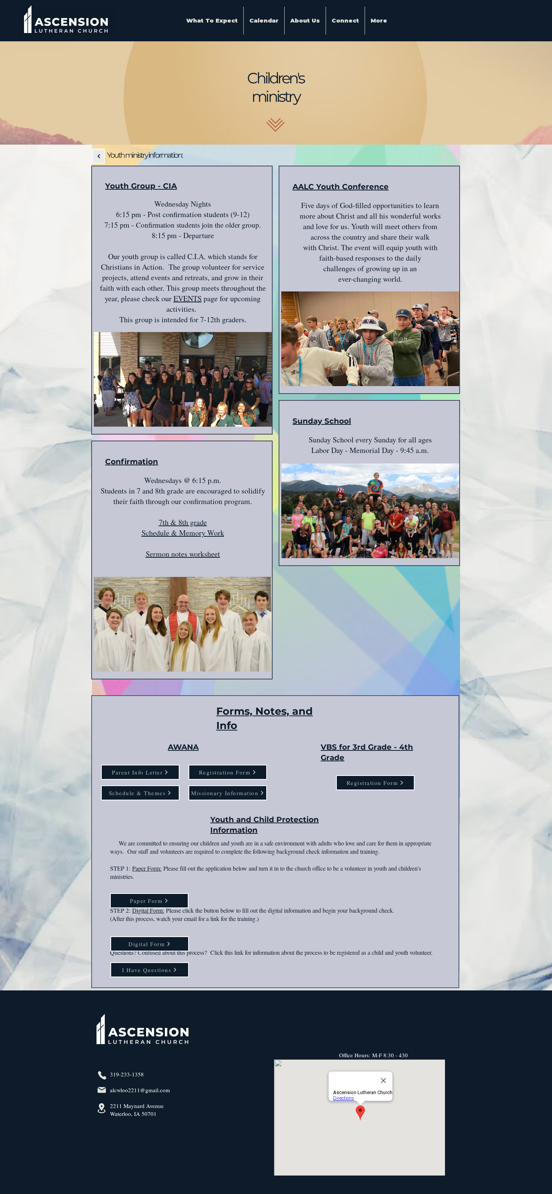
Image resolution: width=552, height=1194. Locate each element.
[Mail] (101, 1090)
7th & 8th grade (183, 522)
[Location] (101, 1108)
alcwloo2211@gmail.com (140, 1090)
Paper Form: (146, 868)
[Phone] (102, 1075)
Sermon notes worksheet (183, 554)
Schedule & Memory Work (183, 533)
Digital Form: (148, 910)
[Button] (98, 156)
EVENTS (187, 298)
